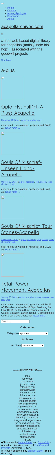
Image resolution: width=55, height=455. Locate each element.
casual (38, 297)
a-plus (24, 120)
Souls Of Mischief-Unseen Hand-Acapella (21, 168)
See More (6, 60)
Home (10, 7)
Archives (16, 345)
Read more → (12, 128)
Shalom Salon (35, 450)
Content (11, 10)
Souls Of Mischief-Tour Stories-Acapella (26, 229)
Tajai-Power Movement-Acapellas (25, 287)
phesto (43, 182)
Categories (13, 333)
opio (39, 120)
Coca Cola (43, 442)
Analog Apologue (16, 13)
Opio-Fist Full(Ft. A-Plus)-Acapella (23, 110)
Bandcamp (13, 16)
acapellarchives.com (22, 26)
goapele (45, 297)
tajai (13, 184)
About (10, 19)
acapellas (32, 120)
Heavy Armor (25, 442)
